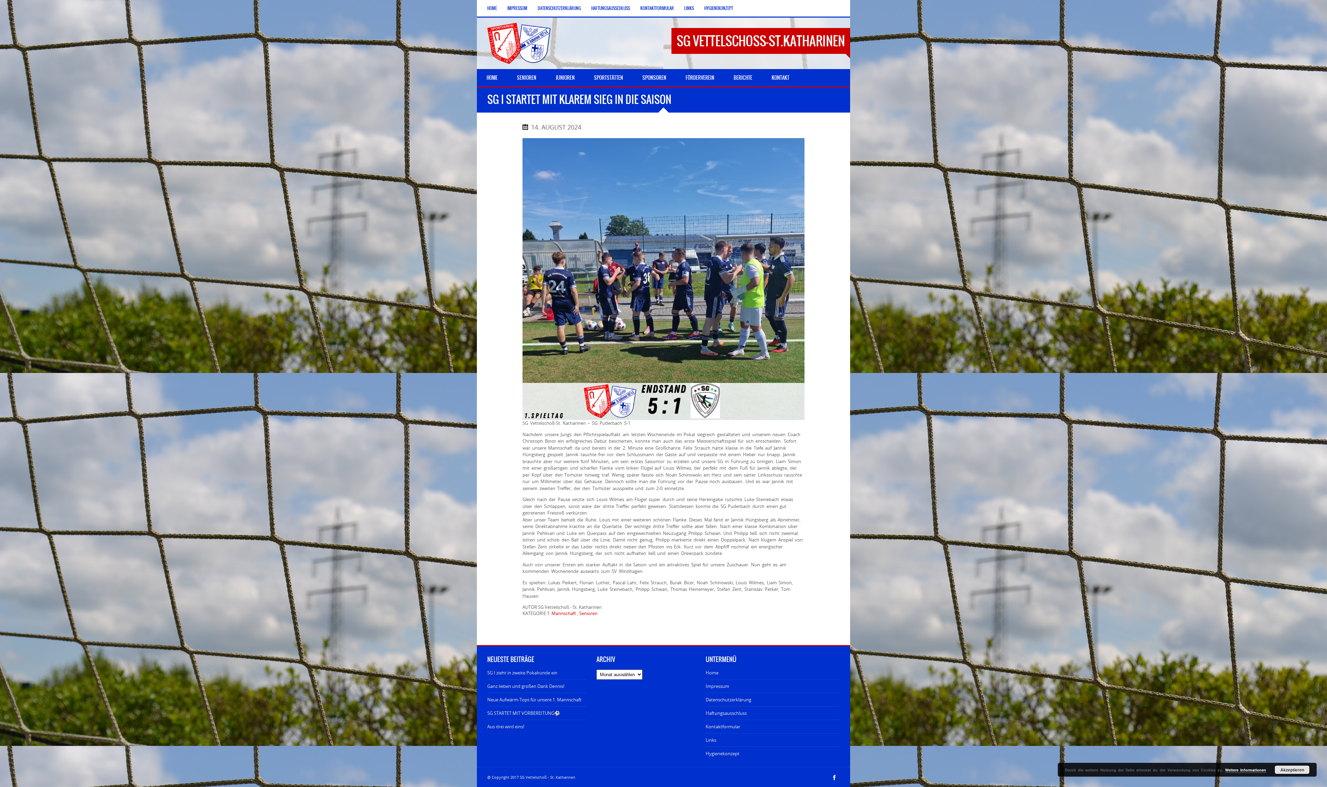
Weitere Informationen (1245, 769)
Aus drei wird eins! (505, 726)
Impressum (517, 8)
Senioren (588, 613)
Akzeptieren (1292, 770)
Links (689, 8)
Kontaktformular (657, 8)
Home (492, 8)
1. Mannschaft (561, 613)
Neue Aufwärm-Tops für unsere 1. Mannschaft (534, 700)
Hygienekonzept (718, 8)
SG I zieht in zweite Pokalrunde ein (522, 673)
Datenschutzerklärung (559, 8)
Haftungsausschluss (610, 8)
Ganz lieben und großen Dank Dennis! (525, 686)
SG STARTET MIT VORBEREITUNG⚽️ (523, 713)
